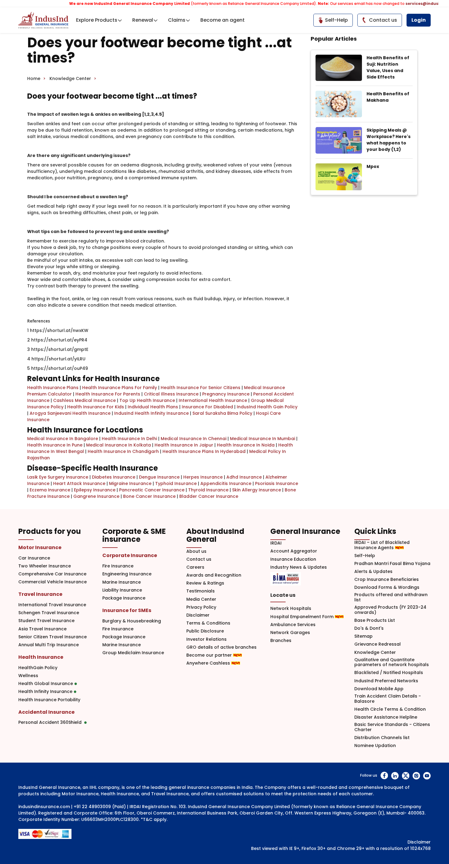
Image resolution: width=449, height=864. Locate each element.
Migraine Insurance (130, 483)
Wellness (28, 675)
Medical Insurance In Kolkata (118, 445)
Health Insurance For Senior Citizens (200, 388)
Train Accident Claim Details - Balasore (387, 699)
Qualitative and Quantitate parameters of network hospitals (391, 662)
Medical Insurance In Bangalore (62, 439)
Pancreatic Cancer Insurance (151, 490)
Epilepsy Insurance (94, 490)
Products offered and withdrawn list (391, 597)
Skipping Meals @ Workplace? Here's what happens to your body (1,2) (389, 139)
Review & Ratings (205, 583)
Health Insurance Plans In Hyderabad (204, 451)
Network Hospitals (290, 608)
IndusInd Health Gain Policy (267, 407)
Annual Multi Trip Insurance (48, 644)
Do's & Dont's (369, 628)
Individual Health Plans (153, 407)
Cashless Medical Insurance (84, 400)
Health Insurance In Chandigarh (123, 451)
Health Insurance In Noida (246, 445)
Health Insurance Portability (49, 699)
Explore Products (96, 20)
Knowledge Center (70, 78)
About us (196, 551)
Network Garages (290, 632)
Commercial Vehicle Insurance (52, 582)
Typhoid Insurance (176, 483)
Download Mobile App (378, 688)
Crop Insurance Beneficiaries (386, 579)
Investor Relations (206, 639)
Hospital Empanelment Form (302, 616)
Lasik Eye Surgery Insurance (57, 477)
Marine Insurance (121, 582)
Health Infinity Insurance (46, 691)
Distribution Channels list (382, 737)
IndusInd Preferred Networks (386, 681)
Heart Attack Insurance (79, 483)
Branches (280, 640)
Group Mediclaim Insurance (133, 652)
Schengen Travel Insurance (48, 612)
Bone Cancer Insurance (149, 496)
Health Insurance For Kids (95, 407)
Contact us (198, 559)
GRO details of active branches (221, 647)
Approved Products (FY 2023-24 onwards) (390, 610)
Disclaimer (198, 615)
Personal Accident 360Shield (51, 722)
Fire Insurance (117, 566)
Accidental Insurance (46, 712)
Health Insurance (40, 657)
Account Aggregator (293, 551)
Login (418, 20)
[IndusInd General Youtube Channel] (427, 775)
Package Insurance (123, 598)
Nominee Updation (375, 745)
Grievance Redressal (377, 644)
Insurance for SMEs (126, 610)
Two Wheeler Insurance (44, 566)
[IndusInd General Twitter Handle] (405, 775)
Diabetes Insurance (113, 477)
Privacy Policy (201, 607)
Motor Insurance (39, 547)
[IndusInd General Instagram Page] (416, 775)
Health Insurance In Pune (54, 445)
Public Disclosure (205, 631)
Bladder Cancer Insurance (208, 496)
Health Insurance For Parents (107, 394)
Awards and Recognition (213, 575)
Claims (176, 20)
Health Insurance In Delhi (129, 439)
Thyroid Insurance (208, 490)
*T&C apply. (154, 819)
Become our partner (209, 655)
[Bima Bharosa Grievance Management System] (285, 578)
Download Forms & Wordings (386, 587)
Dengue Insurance (159, 477)
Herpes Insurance (203, 477)
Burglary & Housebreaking (131, 621)
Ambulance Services (293, 624)
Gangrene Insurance (96, 496)
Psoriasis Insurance (276, 483)
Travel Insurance (40, 594)
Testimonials (200, 591)
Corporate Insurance (129, 555)
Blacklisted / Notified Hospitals (388, 672)
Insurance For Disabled (207, 407)
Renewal (142, 20)
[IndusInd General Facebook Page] (384, 775)
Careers (195, 567)
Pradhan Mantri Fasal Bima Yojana (392, 563)
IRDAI (276, 543)
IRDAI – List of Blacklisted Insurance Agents (382, 545)
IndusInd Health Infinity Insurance (151, 413)
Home (33, 78)
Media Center (201, 599)
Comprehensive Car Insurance (52, 574)
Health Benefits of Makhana (388, 97)
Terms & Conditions (208, 623)
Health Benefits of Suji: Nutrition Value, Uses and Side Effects (388, 67)
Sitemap (363, 636)
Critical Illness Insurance (171, 394)
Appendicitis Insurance (225, 483)
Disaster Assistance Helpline (385, 717)
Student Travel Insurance (46, 620)
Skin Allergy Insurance (256, 490)
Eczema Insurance (50, 490)
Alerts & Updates (373, 571)
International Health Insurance (213, 400)
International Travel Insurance (52, 604)
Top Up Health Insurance (147, 400)
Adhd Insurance (244, 477)
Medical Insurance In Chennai (193, 439)
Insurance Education (293, 559)
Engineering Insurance (126, 574)
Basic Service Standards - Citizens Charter (392, 727)
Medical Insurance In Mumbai (262, 439)
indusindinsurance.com (44, 807)
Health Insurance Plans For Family (119, 388)
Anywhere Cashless (208, 663)
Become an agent (222, 20)
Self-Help (364, 555)
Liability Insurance (122, 590)
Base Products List (374, 620)
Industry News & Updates (298, 567)
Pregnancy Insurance (226, 394)
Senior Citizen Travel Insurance (52, 637)
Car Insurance (34, 558)
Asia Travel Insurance (42, 629)
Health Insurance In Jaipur (184, 445)
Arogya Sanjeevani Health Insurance (70, 413)
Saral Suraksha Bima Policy (222, 413)
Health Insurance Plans (52, 388)
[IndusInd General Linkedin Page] (395, 775)
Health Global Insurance (46, 683)
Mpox (373, 166)
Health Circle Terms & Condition (390, 709)
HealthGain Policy (37, 667)
